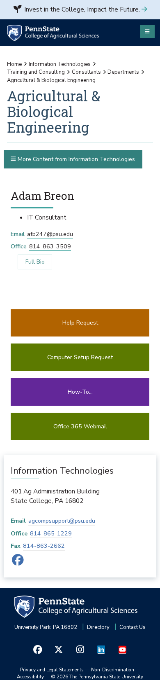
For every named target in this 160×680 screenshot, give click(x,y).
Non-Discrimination (112, 669)
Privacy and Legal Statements (52, 669)
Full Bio (31, 261)
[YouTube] (122, 650)
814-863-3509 (50, 246)
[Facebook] (18, 562)
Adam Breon (42, 195)
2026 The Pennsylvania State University (97, 676)
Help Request (80, 323)
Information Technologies (60, 64)
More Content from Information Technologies (75, 159)
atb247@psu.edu (50, 234)
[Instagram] (80, 650)
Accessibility (30, 676)
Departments (123, 72)
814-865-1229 (51, 533)
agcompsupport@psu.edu (61, 521)
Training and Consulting (36, 72)
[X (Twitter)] (59, 650)
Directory (98, 627)
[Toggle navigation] (147, 31)
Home (14, 64)
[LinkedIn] (101, 650)
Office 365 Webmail (80, 426)
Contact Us (132, 627)
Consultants (86, 72)
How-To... (80, 392)
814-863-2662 (44, 546)
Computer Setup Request (80, 357)
